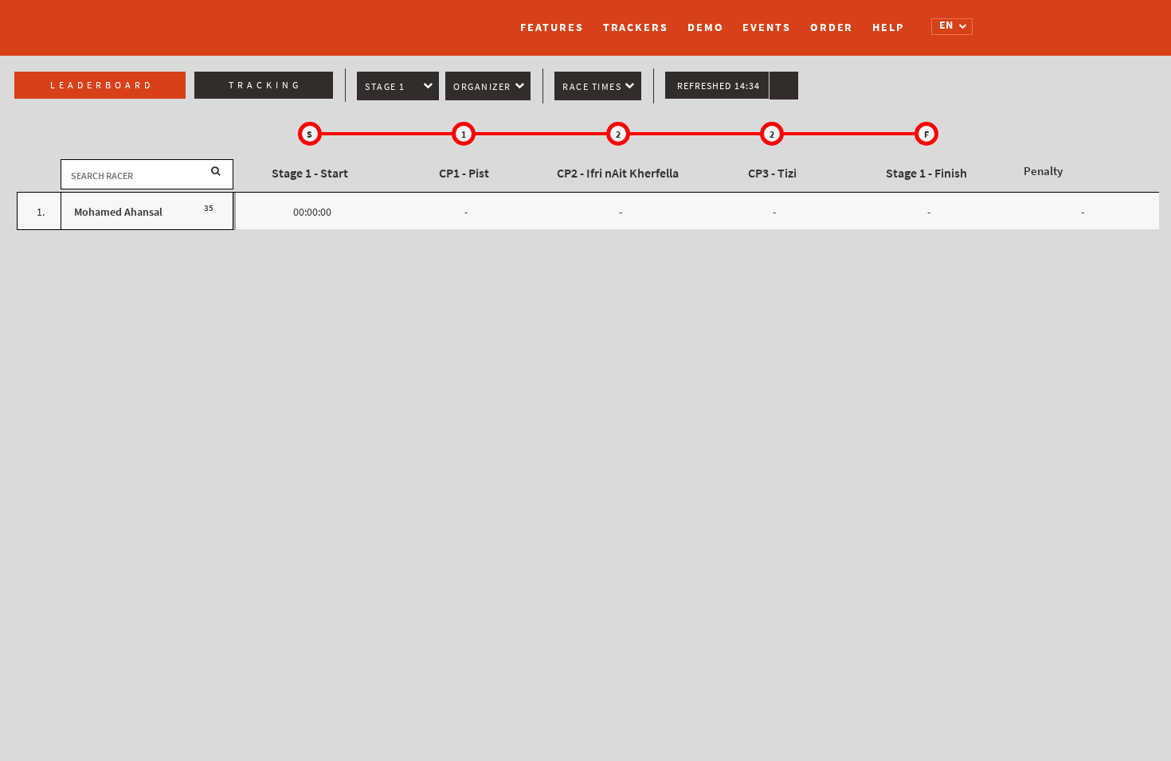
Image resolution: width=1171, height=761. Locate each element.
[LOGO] (271, 20)
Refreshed (718, 86)
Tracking (265, 85)
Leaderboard (102, 85)
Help (888, 27)
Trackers (635, 27)
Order (832, 27)
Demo (705, 27)
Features (551, 27)
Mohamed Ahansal (118, 212)
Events (766, 27)
